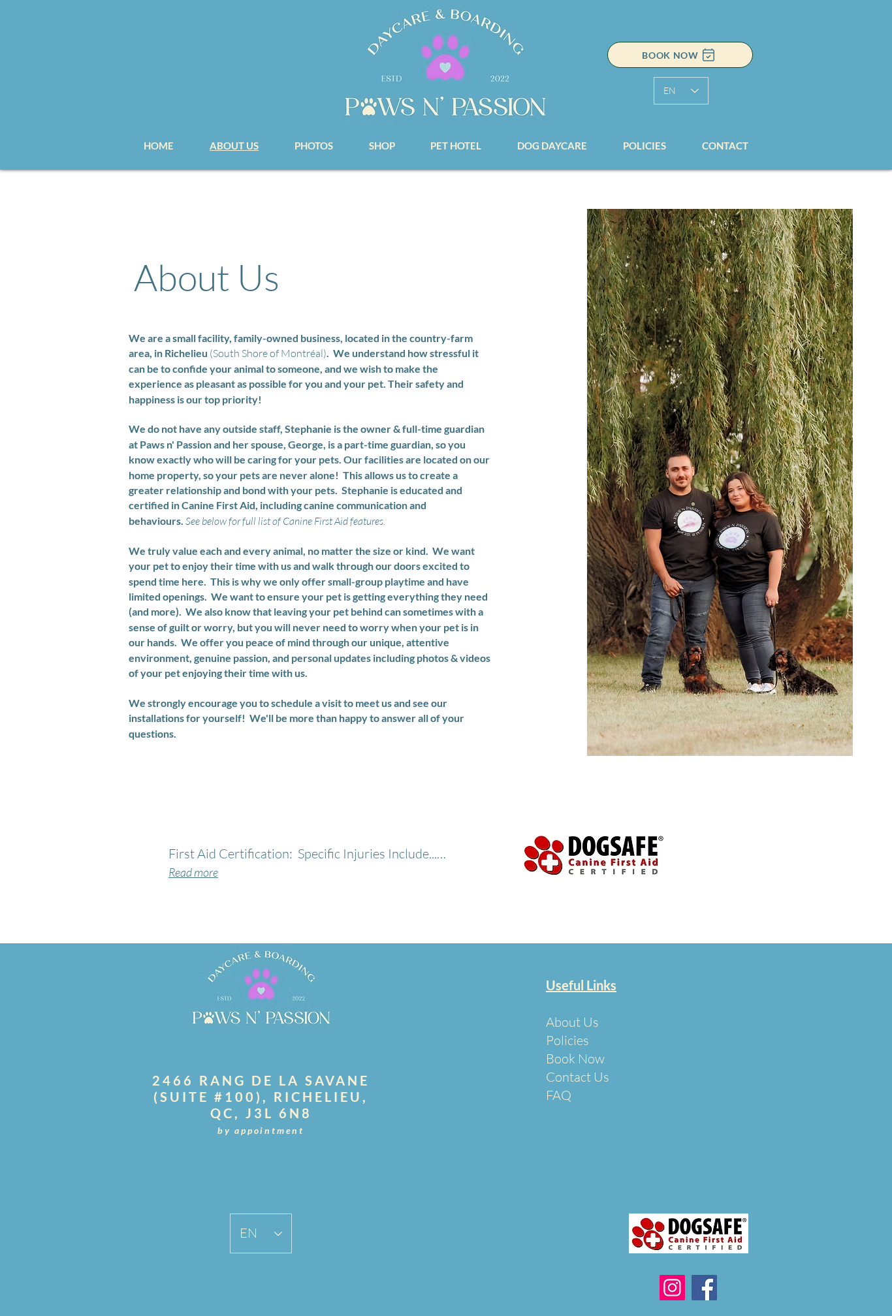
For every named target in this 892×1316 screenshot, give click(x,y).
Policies (567, 1040)
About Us (572, 1022)
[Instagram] (672, 1287)
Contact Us (577, 1077)
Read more (193, 872)
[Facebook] (704, 1287)
